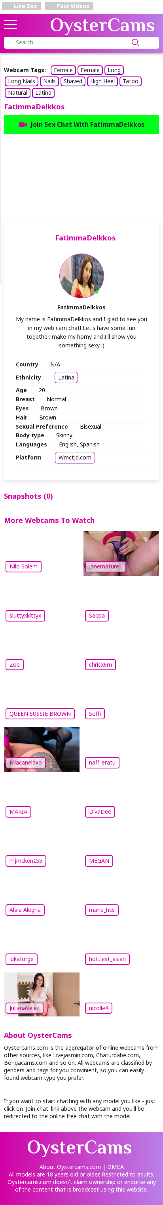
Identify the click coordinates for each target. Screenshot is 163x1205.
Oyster (102, 25)
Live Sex (24, 6)
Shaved (73, 81)
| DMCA (113, 1167)
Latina (43, 92)
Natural (17, 92)
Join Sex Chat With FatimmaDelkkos (87, 124)
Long (114, 70)
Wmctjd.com (75, 457)
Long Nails (21, 81)
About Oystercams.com (70, 1167)
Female (63, 70)
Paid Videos (72, 6)
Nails (49, 81)
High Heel (102, 81)
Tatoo (130, 81)
